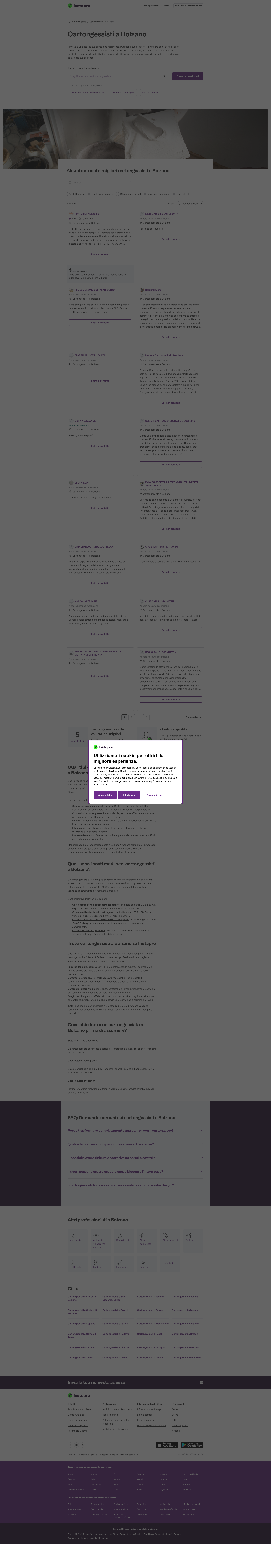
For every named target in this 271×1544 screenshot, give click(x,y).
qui (111, 781)
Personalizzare (154, 794)
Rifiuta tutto (129, 794)
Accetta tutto (105, 794)
